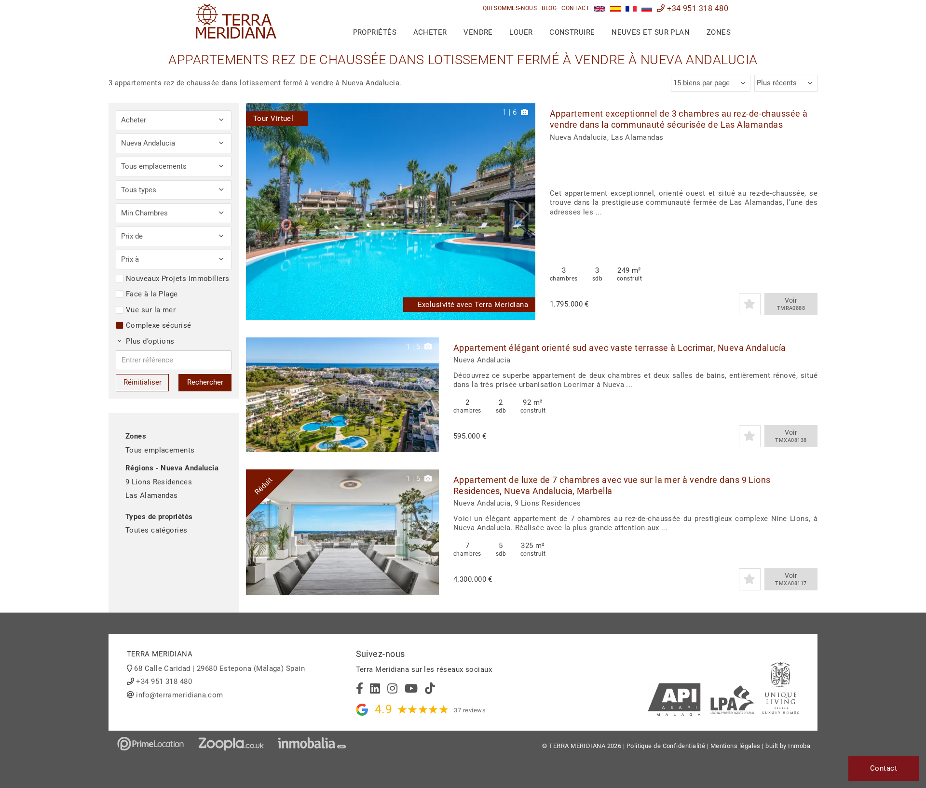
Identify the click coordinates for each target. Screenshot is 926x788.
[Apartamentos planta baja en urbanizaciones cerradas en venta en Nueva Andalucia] (615, 8)
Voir (791, 303)
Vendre (478, 32)
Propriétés (375, 32)
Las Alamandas (151, 495)
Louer (520, 32)
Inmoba (799, 745)
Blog (549, 8)
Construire (572, 32)
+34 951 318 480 (696, 8)
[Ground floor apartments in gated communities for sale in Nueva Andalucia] (599, 8)
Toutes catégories (156, 530)
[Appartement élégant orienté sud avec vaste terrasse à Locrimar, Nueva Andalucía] (342, 394)
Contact (575, 8)
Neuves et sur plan (651, 32)
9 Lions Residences (158, 482)
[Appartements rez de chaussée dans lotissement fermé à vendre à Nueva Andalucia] (631, 8)
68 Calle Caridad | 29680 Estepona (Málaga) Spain (219, 668)
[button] (524, 211)
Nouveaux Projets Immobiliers (178, 278)
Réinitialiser (142, 382)
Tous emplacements (160, 450)
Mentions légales (735, 745)
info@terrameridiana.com (179, 695)
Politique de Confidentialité (666, 745)
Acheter (430, 32)
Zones (719, 32)
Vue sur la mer (151, 310)
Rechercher (205, 382)
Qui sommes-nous (510, 8)
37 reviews (470, 710)
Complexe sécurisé (158, 325)
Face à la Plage (152, 294)
